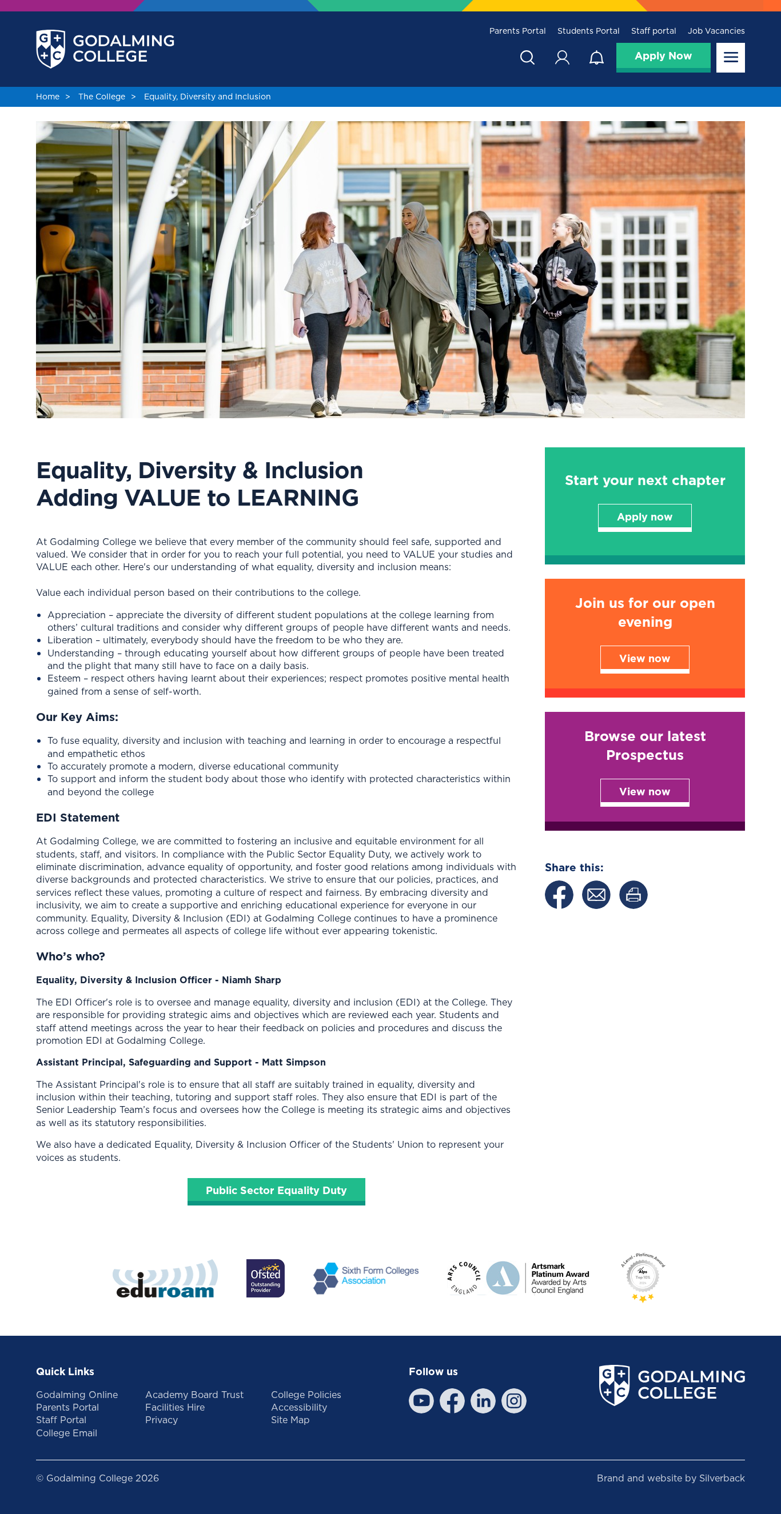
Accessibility (299, 1407)
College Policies (306, 1394)
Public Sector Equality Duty (276, 1190)
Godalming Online (77, 1394)
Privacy (161, 1419)
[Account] (562, 58)
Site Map (290, 1419)
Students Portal (588, 31)
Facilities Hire (175, 1407)
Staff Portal (61, 1419)
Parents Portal (517, 31)
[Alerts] (596, 58)
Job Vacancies (716, 31)
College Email (66, 1433)
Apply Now (663, 56)
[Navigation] (730, 58)
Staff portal (653, 31)
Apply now (645, 517)
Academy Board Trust (194, 1394)
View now (645, 658)
